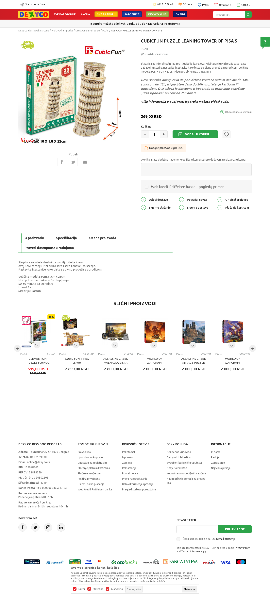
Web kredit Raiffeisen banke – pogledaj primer (187, 187)
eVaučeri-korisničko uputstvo (185, 462)
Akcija (85, 14)
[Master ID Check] (101, 562)
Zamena (127, 462)
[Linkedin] (61, 527)
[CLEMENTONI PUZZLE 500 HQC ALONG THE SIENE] (37, 331)
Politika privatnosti (89, 478)
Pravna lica (84, 452)
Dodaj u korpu (197, 134)
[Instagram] (48, 527)
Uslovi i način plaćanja (91, 484)
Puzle (105, 30)
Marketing (117, 589)
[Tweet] (73, 162)
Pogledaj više (172, 23)
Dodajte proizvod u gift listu (166, 148)
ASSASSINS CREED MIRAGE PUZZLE (193, 360)
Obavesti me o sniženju (238, 112)
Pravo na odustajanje (134, 478)
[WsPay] (151, 562)
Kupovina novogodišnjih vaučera (186, 473)
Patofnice (132, 14)
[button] (226, 134)
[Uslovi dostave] (143, 199)
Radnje (215, 457)
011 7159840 (38, 457)
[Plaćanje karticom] (219, 207)
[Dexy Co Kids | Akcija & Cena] (33, 14)
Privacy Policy (242, 548)
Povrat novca (130, 473)
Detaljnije (204, 71)
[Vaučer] (75, 562)
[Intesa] (180, 562)
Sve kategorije (65, 14)
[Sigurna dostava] (181, 207)
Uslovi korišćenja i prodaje (138, 484)
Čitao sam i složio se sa (209, 538)
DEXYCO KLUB (157, 14)
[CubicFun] (30, 139)
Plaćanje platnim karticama (94, 468)
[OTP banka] (124, 562)
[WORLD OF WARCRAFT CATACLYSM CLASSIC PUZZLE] (154, 331)
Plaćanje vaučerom (89, 473)
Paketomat (128, 452)
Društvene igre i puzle (88, 30)
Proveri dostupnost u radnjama (49, 248)
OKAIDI (180, 14)
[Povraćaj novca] (181, 199)
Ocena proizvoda (102, 238)
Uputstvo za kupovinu (91, 457)
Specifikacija (66, 238)
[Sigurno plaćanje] (143, 207)
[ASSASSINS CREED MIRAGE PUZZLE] (193, 331)
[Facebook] (62, 162)
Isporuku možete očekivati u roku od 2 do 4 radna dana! (126, 23)
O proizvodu (34, 238)
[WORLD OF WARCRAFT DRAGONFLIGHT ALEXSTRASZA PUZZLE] (232, 331)
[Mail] (85, 162)
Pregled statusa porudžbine (139, 489)
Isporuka (127, 457)
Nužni (81, 589)
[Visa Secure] (88, 562)
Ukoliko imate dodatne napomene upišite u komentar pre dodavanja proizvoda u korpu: (193, 159)
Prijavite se (235, 529)
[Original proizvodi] (219, 199)
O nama (215, 452)
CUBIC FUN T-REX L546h (77, 360)
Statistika (98, 589)
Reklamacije (129, 468)
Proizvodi (57, 30)
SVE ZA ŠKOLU (106, 14)
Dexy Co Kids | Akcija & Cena (33, 30)
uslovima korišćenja (223, 538)
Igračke (69, 30)
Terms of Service (190, 551)
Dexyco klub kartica (179, 457)
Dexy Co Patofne (177, 468)
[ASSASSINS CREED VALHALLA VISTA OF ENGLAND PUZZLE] (115, 331)
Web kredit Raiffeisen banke (95, 489)
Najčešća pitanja (220, 468)
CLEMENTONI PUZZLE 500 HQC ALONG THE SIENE (37, 362)
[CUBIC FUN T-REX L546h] (76, 331)
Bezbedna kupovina (179, 452)
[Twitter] (35, 527)
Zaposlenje (218, 462)
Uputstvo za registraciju (92, 462)
